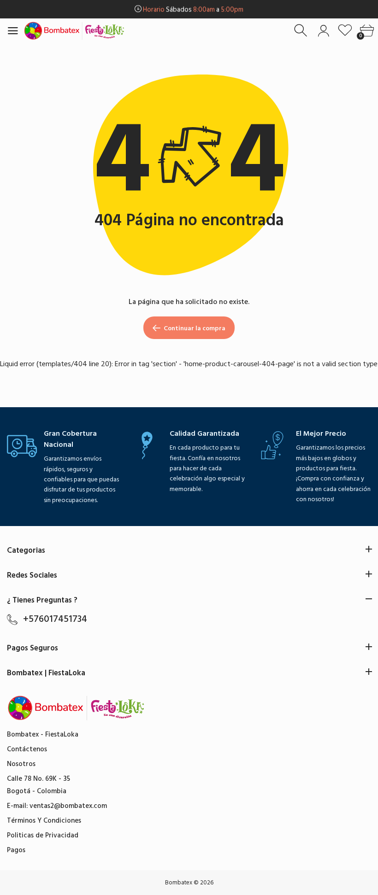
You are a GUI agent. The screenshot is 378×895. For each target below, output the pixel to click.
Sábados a (193, 9)
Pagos (16, 850)
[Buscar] (302, 30)
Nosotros (21, 764)
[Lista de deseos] (345, 30)
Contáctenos (27, 749)
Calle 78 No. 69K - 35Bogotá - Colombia (38, 785)
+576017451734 (55, 619)
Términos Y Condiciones (44, 820)
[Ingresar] (323, 30)
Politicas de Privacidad (42, 835)
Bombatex (178, 882)
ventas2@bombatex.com (68, 806)
